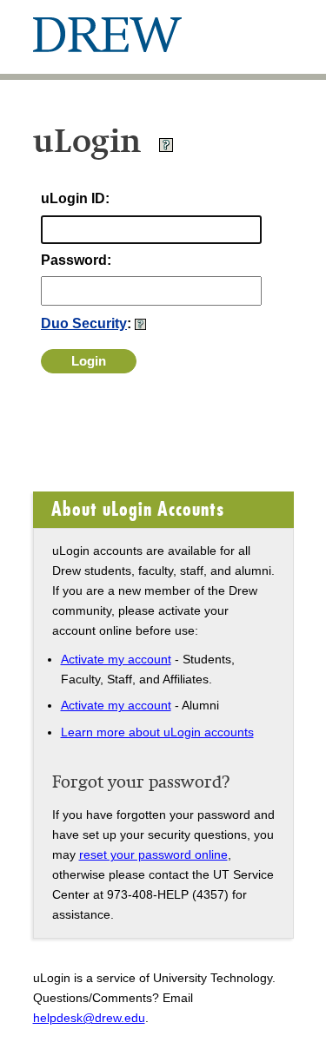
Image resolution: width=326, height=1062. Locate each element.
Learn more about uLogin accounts (157, 732)
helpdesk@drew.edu (89, 1018)
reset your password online (153, 854)
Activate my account (116, 659)
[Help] (166, 148)
